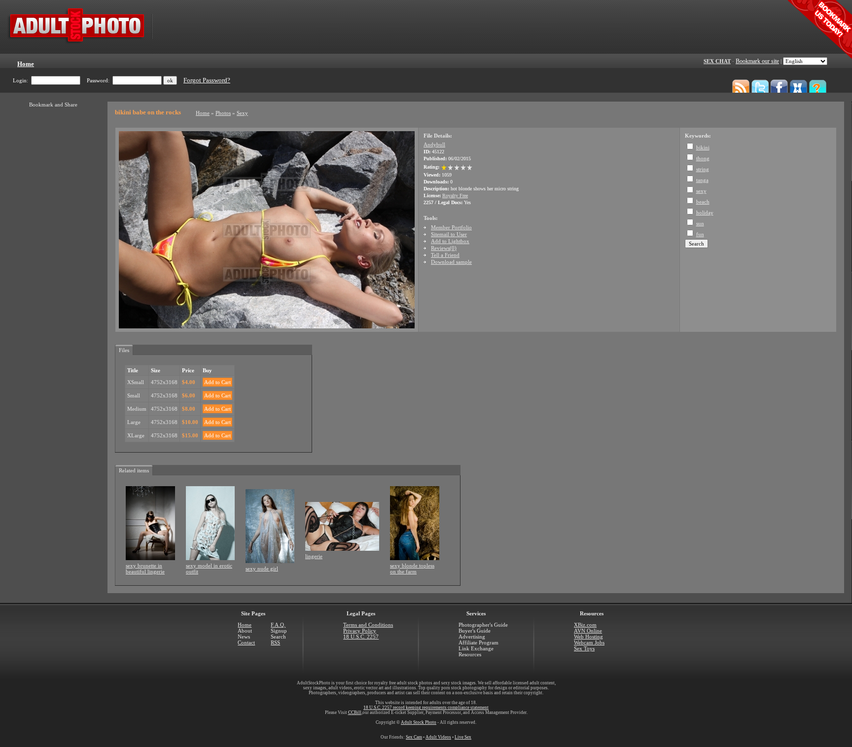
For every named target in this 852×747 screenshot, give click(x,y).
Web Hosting (588, 637)
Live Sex (463, 737)
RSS (275, 642)
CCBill (354, 712)
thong (703, 158)
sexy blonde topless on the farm (412, 568)
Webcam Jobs (589, 642)
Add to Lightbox (450, 241)
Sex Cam (414, 737)
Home (203, 113)
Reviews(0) (444, 248)
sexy (701, 191)
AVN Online (588, 631)
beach (703, 202)
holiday (704, 212)
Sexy (242, 113)
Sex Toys (584, 648)
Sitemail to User (449, 234)
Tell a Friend (445, 255)
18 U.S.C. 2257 (361, 637)
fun (700, 234)
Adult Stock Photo (418, 722)
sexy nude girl (262, 568)
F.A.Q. (278, 625)
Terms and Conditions (368, 625)
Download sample (451, 262)
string (702, 169)
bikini (703, 147)
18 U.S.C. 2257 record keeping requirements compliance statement (426, 707)
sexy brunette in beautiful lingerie (145, 568)
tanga (702, 180)
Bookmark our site (757, 61)
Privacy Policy (359, 631)
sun (700, 223)
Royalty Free (455, 195)
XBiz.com (585, 625)
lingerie (313, 556)
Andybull (434, 144)
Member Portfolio (451, 227)
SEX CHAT (717, 61)
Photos (223, 113)
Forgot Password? (206, 80)
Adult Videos (438, 737)
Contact (246, 642)
